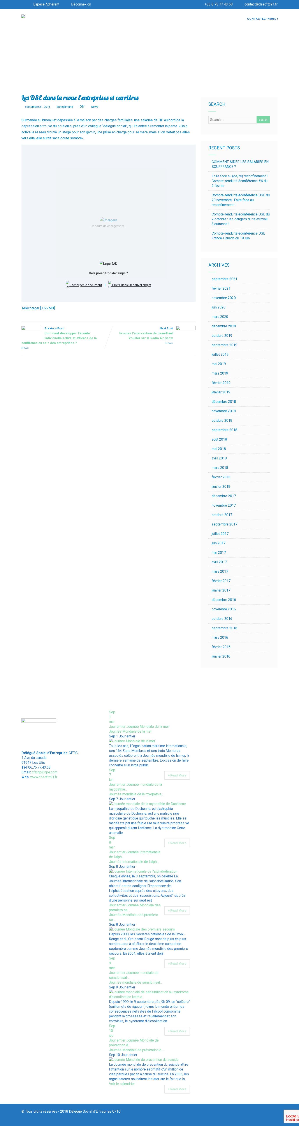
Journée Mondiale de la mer (130, 731)
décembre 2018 (224, 402)
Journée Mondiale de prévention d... (136, 1050)
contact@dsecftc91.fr (261, 4)
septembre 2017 (224, 524)
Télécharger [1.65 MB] (38, 308)
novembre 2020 (224, 298)
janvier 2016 (221, 656)
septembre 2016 (224, 628)
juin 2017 (218, 543)
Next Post (146, 333)
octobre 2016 (222, 619)
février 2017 (221, 581)
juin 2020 (218, 307)
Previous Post (59, 336)
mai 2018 (219, 449)
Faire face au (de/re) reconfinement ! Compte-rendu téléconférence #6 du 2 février (240, 181)
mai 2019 (219, 364)
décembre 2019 (224, 326)
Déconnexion (81, 4)
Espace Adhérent (46, 4)
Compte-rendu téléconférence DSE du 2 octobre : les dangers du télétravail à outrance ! (241, 219)
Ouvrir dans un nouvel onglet (131, 285)
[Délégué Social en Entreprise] (23, 17)
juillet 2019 (220, 354)
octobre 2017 (222, 515)
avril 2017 (219, 562)
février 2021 (221, 288)
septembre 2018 (224, 430)
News (94, 106)
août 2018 (219, 439)
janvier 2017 (221, 590)
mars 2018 (220, 468)
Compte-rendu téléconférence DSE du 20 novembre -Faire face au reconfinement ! (241, 200)
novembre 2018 (224, 411)
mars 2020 (220, 317)
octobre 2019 (222, 335)
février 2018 (221, 477)
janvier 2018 (221, 486)
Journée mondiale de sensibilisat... (135, 982)
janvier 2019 (221, 392)
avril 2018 (219, 458)
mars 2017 (220, 571)
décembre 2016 (224, 600)
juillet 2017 (220, 534)
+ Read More (177, 775)
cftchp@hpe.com (44, 772)
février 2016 (221, 647)
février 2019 (221, 383)
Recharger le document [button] (85, 285)
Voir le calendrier (122, 1084)
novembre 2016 (224, 609)
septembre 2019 (224, 345)
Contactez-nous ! (262, 18)
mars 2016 (220, 637)
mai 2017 (219, 552)
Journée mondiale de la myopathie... (136, 794)
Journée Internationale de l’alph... (134, 862)
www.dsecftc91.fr (43, 777)
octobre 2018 (222, 420)
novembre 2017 (224, 505)
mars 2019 (220, 373)
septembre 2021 (224, 279)
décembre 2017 (224, 496)
